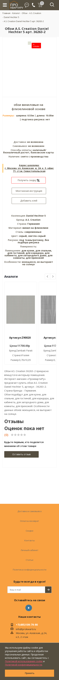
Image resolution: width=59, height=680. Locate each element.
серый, (23, 235)
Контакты (29, 540)
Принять (29, 673)
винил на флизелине (35, 227)
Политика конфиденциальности (29, 569)
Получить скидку (27, 180)
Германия (33, 223)
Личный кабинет (29, 550)
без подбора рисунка (33, 241)
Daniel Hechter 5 (36, 215)
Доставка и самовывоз (30, 511)
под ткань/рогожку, (32, 240)
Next (53, 276)
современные (32, 231)
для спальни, (43, 250)
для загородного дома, (32, 255)
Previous (47, 276)
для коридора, (35, 252)
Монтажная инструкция (29, 190)
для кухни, (28, 250)
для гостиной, (16, 252)
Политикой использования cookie (24, 661)
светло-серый (37, 235)
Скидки (29, 530)
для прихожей (35, 257)
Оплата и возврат (29, 521)
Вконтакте (28, 608)
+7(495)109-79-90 (27, 625)
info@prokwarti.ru (26, 629)
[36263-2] (29, 64)
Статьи (29, 559)
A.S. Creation (32, 219)
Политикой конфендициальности (23, 664)
